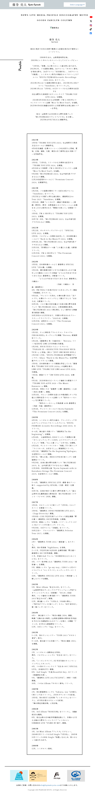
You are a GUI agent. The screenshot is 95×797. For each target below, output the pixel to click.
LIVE (33, 15)
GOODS (41, 20)
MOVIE (84, 15)
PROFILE (52, 15)
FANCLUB (54, 20)
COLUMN (66, 20)
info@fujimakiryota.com (50, 785)
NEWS (24, 15)
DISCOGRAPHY (68, 15)
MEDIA (41, 15)
